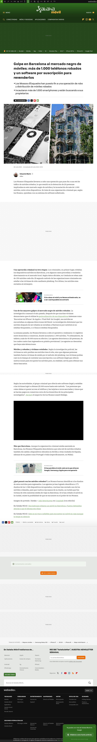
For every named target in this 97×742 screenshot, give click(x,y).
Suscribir (81, 657)
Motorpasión (60, 699)
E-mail (38, 100)
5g (20, 664)
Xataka (6, 699)
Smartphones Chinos (24, 669)
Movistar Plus (53, 51)
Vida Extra (20, 702)
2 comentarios (21, 100)
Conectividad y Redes (39, 669)
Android (6, 664)
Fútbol (40, 51)
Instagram (86, 19)
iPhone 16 (68, 642)
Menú (8, 12)
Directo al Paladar (48, 699)
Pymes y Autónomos (85, 702)
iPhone (37, 664)
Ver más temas (10, 674)
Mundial (21, 51)
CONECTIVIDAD (11, 19)
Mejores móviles (27, 642)
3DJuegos (20, 699)
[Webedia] (10, 690)
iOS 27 (61, 51)
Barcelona (39, 522)
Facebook (28, 100)
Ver (49, 573)
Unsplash (59, 501)
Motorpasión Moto (60, 702)
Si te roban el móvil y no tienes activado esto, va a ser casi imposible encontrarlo (62, 298)
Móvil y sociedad (28, 522)
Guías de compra (25, 659)
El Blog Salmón (86, 699)
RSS (72, 672)
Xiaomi (37, 655)
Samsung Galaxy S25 (41, 642)
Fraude (55, 522)
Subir (87, 690)
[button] (26, 174)
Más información (63, 740)
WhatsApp (7, 668)
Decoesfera (72, 702)
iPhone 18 (80, 51)
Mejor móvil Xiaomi (79, 642)
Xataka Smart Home (8, 708)
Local (62, 522)
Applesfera (7, 704)
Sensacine (33, 699)
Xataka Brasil (8, 726)
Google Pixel (89, 51)
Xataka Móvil (48, 10)
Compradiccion (73, 704)
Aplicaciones (8, 659)
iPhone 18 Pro (70, 51)
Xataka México (8, 723)
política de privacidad (75, 661)
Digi (35, 51)
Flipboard (83, 19)
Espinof (32, 702)
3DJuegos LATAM (22, 723)
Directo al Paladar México (48, 724)
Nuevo (88, 12)
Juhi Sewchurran (45, 501)
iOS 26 (61, 642)
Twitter (93, 19)
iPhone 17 (53, 642)
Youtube (90, 19)
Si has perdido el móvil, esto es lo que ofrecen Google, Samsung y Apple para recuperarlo (61, 469)
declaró (29, 395)
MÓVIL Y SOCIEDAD (26, 19)
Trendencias (72, 699)
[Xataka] (1, 1)
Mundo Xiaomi (8, 711)
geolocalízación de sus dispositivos (53, 316)
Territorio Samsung (38, 660)
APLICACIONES (40, 19)
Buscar (89, 683)
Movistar (7, 655)
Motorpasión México (60, 724)
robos (48, 522)
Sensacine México (33, 724)
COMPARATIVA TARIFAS (56, 19)
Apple (21, 655)
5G (46, 51)
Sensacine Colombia (33, 728)
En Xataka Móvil (48, 295)
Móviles (28, 51)
